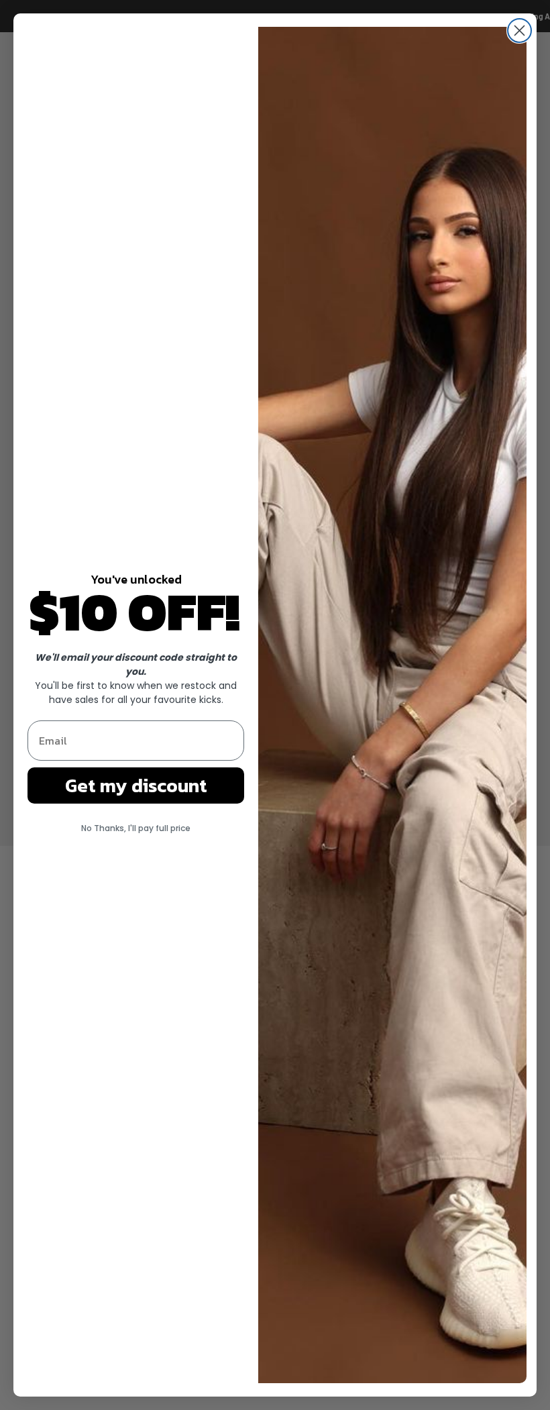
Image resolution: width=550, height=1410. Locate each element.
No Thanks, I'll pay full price (135, 828)
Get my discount (136, 785)
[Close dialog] (519, 30)
